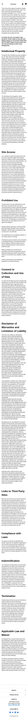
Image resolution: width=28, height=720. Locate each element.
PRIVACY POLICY (6, 40)
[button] (14, 690)
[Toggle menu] (3, 4)
